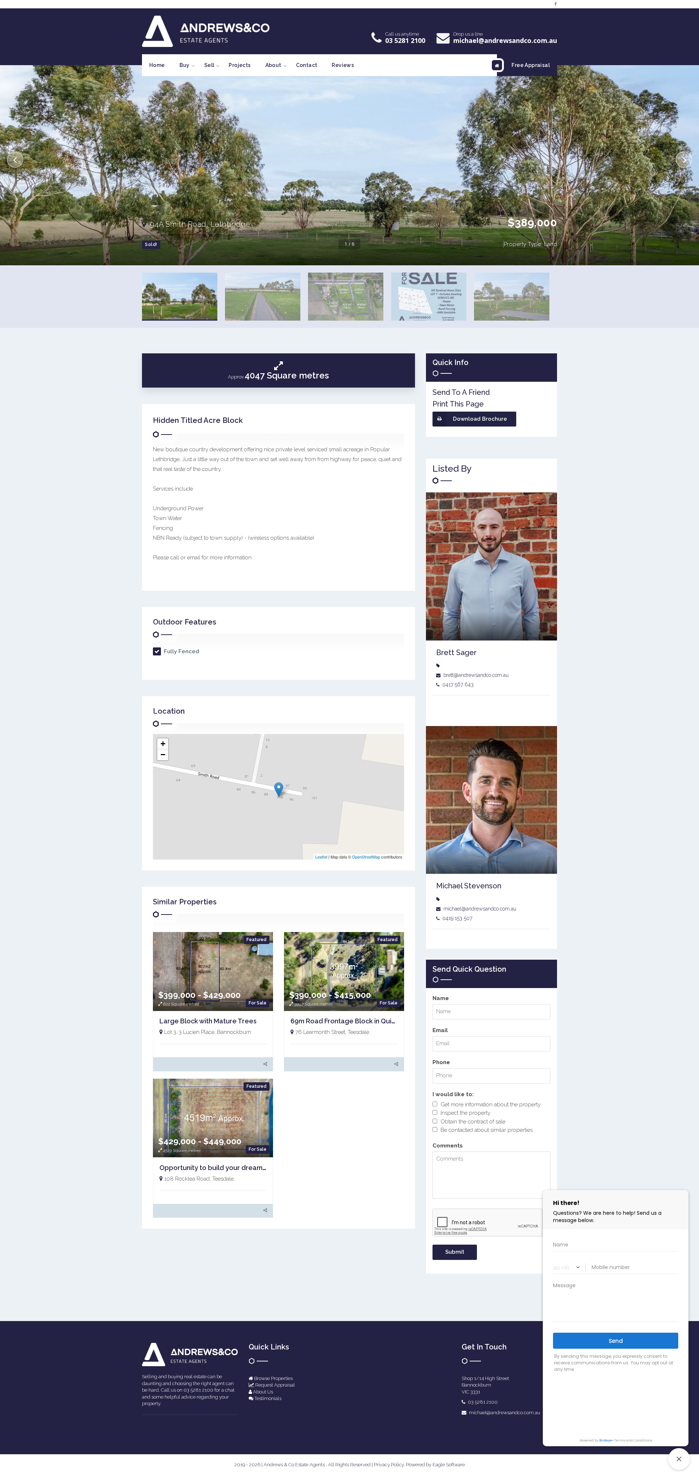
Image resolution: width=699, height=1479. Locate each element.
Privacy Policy (389, 1464)
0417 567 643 (458, 684)
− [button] (163, 754)
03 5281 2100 (405, 40)
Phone (441, 1062)
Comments (448, 1145)
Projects (239, 65)
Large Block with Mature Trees (208, 1021)
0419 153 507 (457, 918)
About (273, 65)
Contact (306, 65)
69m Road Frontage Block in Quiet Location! (360, 1021)
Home (157, 65)
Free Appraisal (531, 65)
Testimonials (267, 1398)
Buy (184, 65)
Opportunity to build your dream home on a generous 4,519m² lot (262, 1167)
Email (440, 1030)
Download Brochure (480, 419)
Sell (209, 65)
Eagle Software (449, 1464)
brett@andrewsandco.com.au (476, 675)
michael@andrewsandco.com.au (505, 40)
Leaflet (321, 857)
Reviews (343, 65)
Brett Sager (456, 652)
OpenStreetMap (366, 857)
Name (441, 998)
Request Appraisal (274, 1385)
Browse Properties (273, 1378)
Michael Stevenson (468, 885)
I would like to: (453, 1094)
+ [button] (163, 743)
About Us (262, 1392)
